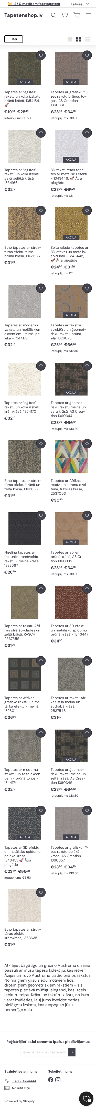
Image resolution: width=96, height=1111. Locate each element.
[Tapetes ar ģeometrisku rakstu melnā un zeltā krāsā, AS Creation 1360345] (71, 763)
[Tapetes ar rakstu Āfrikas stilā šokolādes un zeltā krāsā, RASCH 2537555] (25, 616)
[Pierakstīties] (72, 1052)
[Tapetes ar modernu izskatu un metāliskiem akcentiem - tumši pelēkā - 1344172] (25, 315)
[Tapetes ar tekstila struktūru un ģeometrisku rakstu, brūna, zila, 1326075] (71, 318)
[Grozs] (76, 15)
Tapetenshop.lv (23, 15)
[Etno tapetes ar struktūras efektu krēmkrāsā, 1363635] (25, 917)
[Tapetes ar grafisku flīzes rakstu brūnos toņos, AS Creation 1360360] (71, 85)
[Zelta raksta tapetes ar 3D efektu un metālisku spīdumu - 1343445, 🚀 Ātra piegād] (71, 240)
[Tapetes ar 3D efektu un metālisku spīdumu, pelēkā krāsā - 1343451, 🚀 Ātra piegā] (25, 842)
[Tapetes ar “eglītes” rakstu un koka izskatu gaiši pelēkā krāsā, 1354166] (25, 160)
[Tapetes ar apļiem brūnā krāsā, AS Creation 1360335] (71, 543)
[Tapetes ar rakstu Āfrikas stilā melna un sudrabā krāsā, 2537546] (71, 688)
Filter (13, 39)
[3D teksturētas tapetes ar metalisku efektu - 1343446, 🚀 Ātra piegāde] (71, 163)
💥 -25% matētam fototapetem (34, 4)
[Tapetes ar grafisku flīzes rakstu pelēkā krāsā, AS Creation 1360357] (71, 840)
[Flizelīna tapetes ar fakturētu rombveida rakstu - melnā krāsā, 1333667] (25, 543)
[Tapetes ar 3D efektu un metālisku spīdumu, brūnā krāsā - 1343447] (71, 614)
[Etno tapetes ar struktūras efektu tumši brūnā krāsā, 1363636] (25, 235)
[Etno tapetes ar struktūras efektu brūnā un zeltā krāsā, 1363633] (25, 468)
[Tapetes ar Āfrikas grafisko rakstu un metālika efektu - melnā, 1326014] (25, 688)
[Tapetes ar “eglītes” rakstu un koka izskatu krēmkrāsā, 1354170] (25, 391)
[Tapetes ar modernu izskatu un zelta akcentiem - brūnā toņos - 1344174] (25, 760)
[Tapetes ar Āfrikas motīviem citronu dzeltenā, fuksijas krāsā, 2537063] (71, 471)
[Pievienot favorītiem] (41, 55)
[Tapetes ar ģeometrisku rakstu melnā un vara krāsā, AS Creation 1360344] (71, 396)
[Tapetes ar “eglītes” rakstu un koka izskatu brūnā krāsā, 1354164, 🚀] (25, 85)
